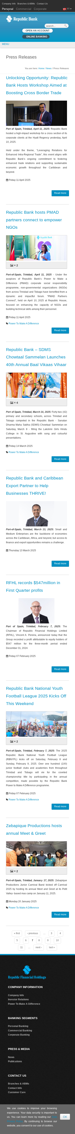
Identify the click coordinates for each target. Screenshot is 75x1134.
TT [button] (68, 9)
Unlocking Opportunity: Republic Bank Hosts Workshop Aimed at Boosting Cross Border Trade (37, 85)
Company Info (9, 3)
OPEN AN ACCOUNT (37, 30)
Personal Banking (18, 1026)
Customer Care (17, 1092)
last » (52, 947)
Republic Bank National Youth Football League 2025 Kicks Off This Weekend (36, 696)
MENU (5, 44)
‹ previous (32, 933)
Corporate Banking (19, 1034)
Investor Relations (18, 999)
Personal (8, 8)
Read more (60, 193)
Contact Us (42, 3)
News (49, 68)
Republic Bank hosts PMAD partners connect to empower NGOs (34, 220)
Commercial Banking (20, 1030)
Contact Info (15, 1088)
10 (57, 940)
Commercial (23, 8)
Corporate (40, 8)
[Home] (22, 18)
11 (21, 947)
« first (17, 933)
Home (41, 68)
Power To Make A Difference (24, 323)
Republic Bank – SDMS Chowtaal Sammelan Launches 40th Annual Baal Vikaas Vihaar (36, 357)
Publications (15, 1061)
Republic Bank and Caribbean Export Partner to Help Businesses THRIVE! (34, 486)
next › (39, 947)
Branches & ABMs (26, 3)
